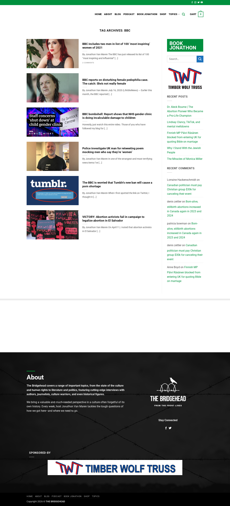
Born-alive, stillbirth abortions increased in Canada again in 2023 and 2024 (184, 208)
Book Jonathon (147, 14)
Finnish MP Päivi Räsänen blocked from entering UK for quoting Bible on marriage (184, 137)
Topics (173, 14)
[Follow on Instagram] (195, 2)
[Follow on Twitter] (199, 2)
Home (98, 14)
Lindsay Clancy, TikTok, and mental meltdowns (183, 124)
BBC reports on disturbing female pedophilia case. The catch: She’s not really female (115, 81)
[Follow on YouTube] (202, 2)
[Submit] (200, 59)
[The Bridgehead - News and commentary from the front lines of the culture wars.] (49, 14)
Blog (118, 14)
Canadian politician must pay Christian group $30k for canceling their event (184, 189)
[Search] (183, 14)
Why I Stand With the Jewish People (184, 150)
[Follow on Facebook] (192, 2)
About (108, 14)
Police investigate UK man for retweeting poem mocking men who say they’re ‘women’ (113, 150)
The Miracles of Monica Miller (184, 158)
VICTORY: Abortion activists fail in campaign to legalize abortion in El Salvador (113, 218)
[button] (196, 14)
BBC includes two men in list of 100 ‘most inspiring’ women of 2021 (116, 45)
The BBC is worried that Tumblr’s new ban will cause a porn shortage (117, 184)
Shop (163, 14)
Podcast (129, 14)
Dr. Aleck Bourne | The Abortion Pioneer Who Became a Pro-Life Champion (185, 111)
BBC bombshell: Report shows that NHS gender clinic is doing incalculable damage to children (117, 116)
